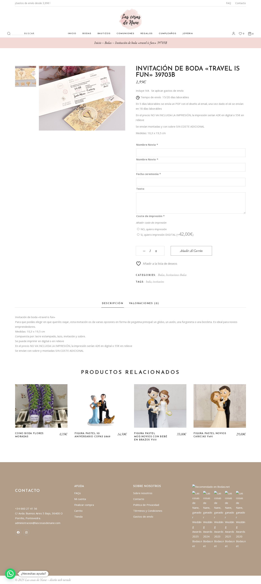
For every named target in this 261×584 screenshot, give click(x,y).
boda (148, 281)
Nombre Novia (147, 144)
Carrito (78, 510)
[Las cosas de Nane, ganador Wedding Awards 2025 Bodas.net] (197, 519)
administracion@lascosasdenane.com (37, 523)
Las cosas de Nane (36, 580)
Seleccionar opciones (41, 408)
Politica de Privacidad (146, 505)
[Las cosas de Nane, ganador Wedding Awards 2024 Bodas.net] (208, 519)
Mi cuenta (80, 499)
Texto (140, 188)
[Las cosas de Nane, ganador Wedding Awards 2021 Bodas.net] (230, 519)
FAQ (228, 3)
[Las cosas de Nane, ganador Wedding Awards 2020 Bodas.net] (241, 519)
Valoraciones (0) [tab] (144, 303)
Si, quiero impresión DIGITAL (167, 234)
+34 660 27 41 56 (26, 508)
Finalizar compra (84, 505)
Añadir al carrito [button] (100, 408)
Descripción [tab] (112, 303)
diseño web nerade (60, 580)
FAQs (77, 493)
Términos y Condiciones (147, 510)
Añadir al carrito (191, 251)
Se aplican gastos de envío (167, 90)
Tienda (78, 516)
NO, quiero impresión (154, 229)
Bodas (161, 275)
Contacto (240, 3)
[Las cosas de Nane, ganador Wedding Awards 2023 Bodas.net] (219, 519)
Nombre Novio (147, 159)
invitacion (158, 281)
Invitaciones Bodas (176, 275)
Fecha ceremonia (148, 174)
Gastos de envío (143, 516)
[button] (10, 573)
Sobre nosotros (142, 493)
